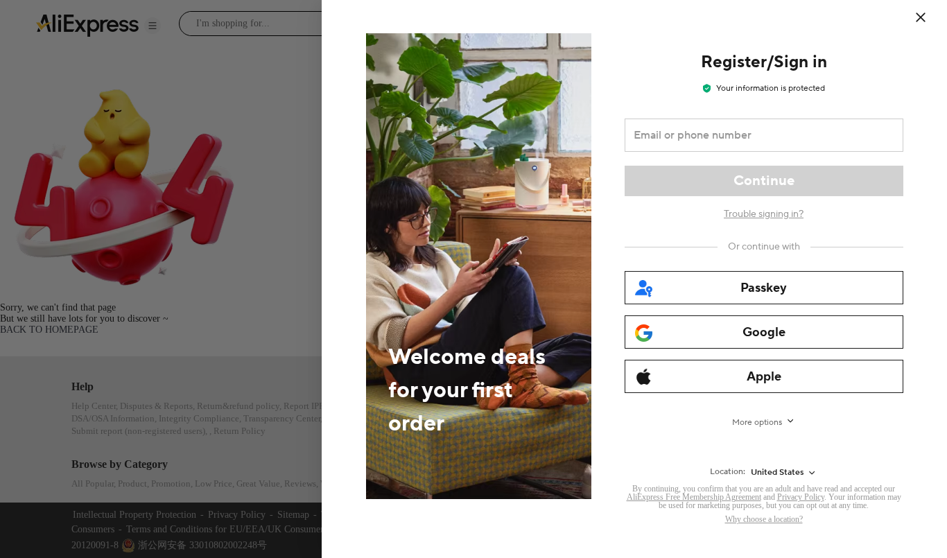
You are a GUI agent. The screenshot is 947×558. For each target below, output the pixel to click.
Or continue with (764, 247)
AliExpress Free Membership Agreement (694, 497)
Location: (727, 472)
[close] (920, 17)
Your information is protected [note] (770, 88)
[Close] (929, 17)
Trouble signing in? (763, 214)
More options (757, 422)
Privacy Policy (800, 497)
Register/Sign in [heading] (764, 62)
